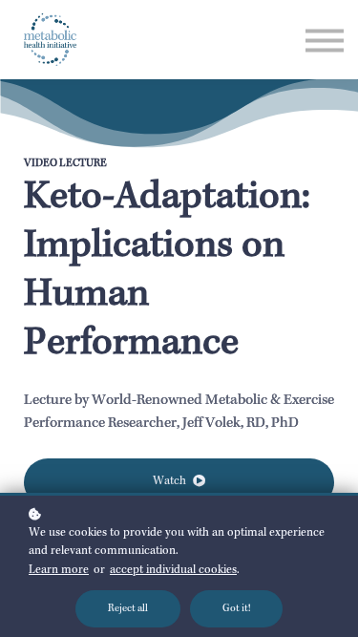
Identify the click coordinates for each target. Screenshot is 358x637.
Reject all (128, 609)
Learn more (59, 570)
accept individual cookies (173, 570)
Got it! (236, 609)
